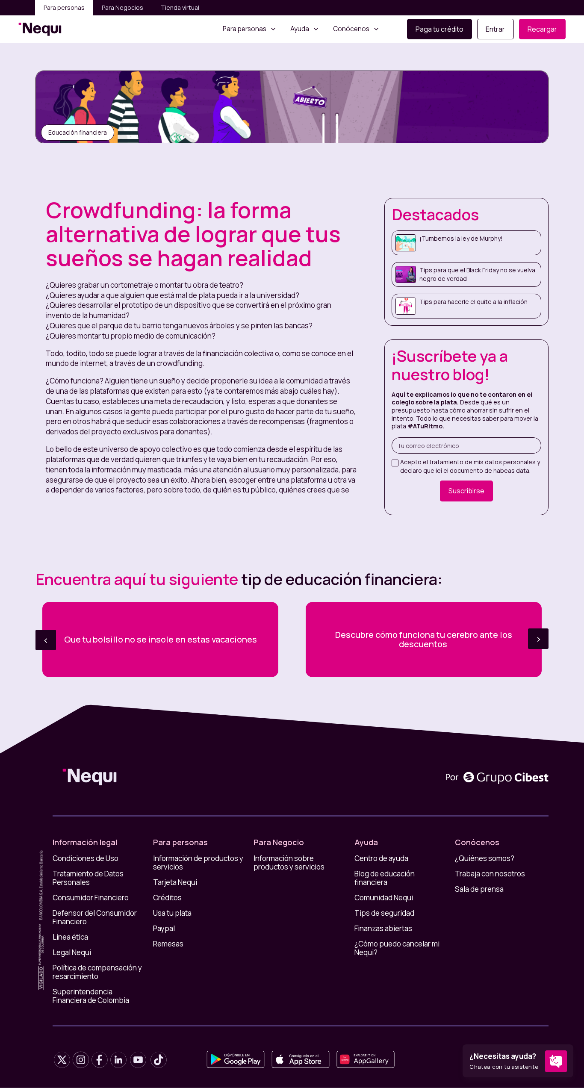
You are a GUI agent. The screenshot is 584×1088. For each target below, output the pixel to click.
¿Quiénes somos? (484, 858)
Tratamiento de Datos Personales (88, 878)
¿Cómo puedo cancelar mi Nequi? (396, 948)
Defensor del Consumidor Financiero (95, 917)
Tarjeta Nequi (175, 882)
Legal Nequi (72, 952)
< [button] (46, 640)
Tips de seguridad (384, 913)
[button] (249, 29)
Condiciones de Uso (85, 858)
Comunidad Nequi (383, 897)
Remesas (168, 944)
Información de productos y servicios (198, 862)
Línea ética (70, 937)
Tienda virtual (180, 7)
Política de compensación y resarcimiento (97, 972)
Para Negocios (122, 7)
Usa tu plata (172, 913)
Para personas (64, 7)
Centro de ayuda (381, 858)
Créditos (167, 897)
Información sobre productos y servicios (289, 862)
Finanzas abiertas (383, 928)
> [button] (538, 638)
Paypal (164, 928)
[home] (40, 29)
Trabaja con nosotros (490, 874)
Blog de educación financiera (384, 878)
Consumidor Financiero (91, 897)
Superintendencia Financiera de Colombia (91, 996)
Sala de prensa (479, 889)
